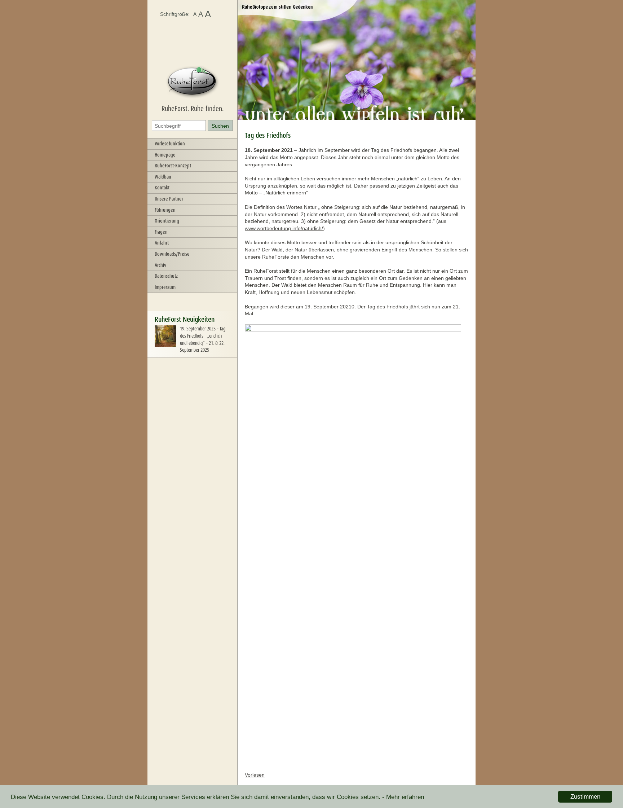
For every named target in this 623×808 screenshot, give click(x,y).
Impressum (165, 287)
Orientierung (167, 221)
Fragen (161, 232)
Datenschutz (166, 276)
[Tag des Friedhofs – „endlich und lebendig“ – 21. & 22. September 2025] (165, 345)
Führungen (165, 210)
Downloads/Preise (172, 254)
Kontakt (162, 187)
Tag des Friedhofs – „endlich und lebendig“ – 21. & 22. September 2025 (202, 339)
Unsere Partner (169, 199)
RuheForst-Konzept (173, 165)
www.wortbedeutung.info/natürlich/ (284, 228)
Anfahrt (162, 243)
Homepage (165, 155)
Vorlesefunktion (170, 143)
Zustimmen (585, 796)
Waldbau (163, 177)
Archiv (160, 265)
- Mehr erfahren (403, 797)
